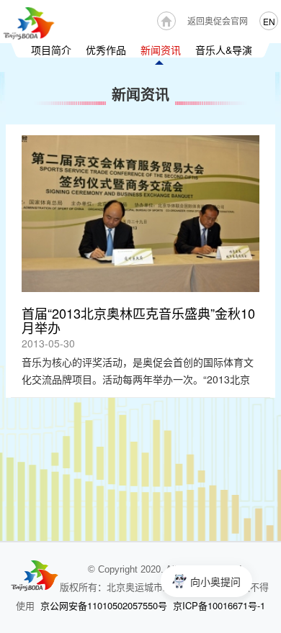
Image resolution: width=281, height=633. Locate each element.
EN (269, 21)
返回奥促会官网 (217, 20)
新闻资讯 (160, 50)
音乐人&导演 (223, 50)
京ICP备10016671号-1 (219, 605)
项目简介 (51, 50)
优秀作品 (106, 50)
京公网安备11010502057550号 (103, 605)
